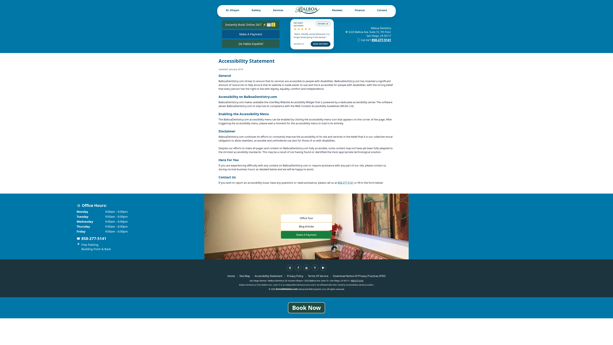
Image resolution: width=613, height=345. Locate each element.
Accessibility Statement (268, 276)
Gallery (256, 10)
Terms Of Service (318, 276)
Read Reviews (320, 44)
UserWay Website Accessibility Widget (291, 102)
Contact (382, 10)
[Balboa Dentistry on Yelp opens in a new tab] (315, 267)
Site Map (244, 276)
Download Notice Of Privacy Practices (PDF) (359, 276)
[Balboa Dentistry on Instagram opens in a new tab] (306, 267)
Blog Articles (306, 226)
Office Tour (306, 218)
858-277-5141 (381, 40)
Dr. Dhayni (232, 10)
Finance (360, 10)
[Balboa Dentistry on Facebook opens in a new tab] (298, 267)
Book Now (306, 308)
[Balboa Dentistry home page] (307, 10)
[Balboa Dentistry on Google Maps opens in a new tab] (290, 267)
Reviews (337, 10)
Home (231, 276)
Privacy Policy (295, 276)
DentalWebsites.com (287, 289)
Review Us (323, 24)
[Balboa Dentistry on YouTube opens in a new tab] (323, 267)
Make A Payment (314, 235)
